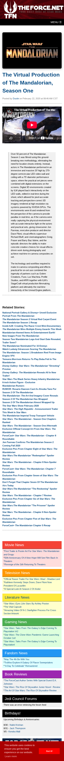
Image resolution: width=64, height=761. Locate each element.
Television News (17, 573)
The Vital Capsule (13, 607)
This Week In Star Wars (14, 412)
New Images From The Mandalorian (20, 336)
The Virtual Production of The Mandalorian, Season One (31, 83)
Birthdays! (13, 713)
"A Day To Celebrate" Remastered (20, 666)
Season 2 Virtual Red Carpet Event (29, 319)
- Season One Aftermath (29, 425)
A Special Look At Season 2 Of (22, 589)
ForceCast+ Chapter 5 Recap (26, 525)
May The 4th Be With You (16, 659)
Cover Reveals (30, 395)
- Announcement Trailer (30, 409)
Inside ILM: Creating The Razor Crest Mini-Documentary (31, 326)
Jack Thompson (17, 728)
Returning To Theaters (25, 564)
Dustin (16, 98)
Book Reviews (16, 674)
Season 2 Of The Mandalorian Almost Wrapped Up (28, 402)
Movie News (14, 545)
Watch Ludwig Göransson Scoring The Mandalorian (29, 349)
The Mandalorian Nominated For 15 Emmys (24, 346)
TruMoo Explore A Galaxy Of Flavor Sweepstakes (28, 662)
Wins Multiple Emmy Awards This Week (31, 329)
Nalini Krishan (16, 725)
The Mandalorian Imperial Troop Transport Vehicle (28, 415)
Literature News (17, 597)
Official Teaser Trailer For (32, 579)
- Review (32, 687)
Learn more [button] (11, 756)
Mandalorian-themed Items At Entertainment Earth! (28, 332)
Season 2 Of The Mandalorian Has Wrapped (25, 399)
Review (30, 690)
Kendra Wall (14, 731)
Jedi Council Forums (21, 699)
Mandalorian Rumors (13, 385)
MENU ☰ (56, 22)
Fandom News (16, 653)
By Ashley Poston (26, 603)
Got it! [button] (49, 751)
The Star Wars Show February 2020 (20, 405)
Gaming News (16, 622)
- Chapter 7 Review (27, 495)
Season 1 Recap (19, 322)
